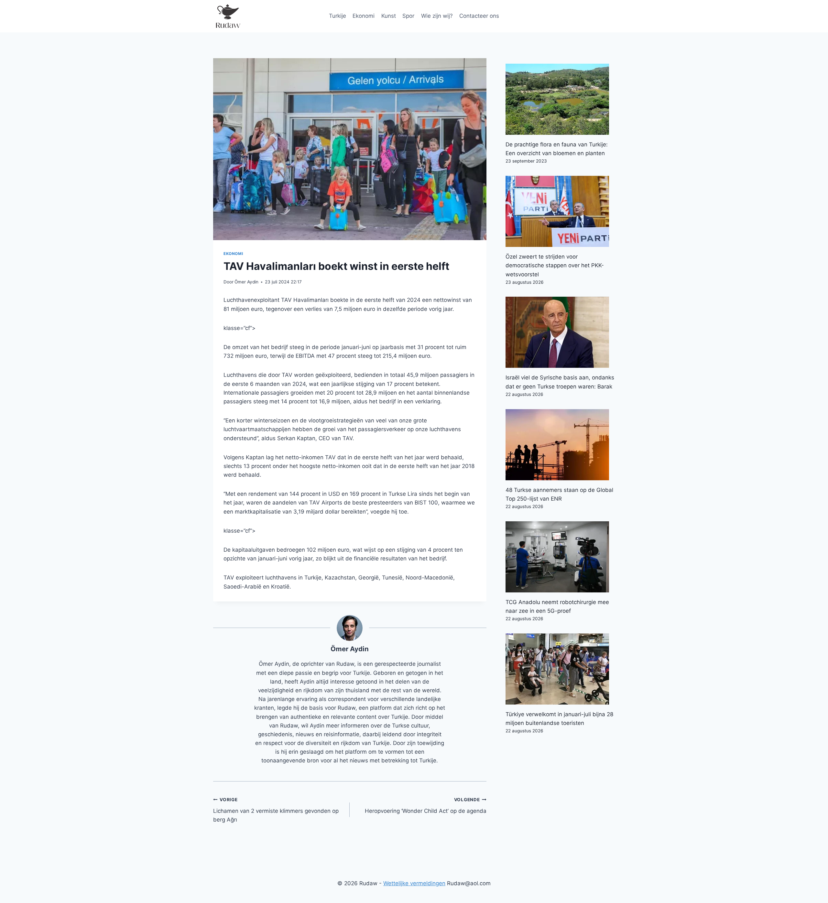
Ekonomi (364, 16)
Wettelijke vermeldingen (414, 883)
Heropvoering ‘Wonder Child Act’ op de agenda (425, 805)
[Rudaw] (227, 16)
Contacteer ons (479, 16)
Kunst (388, 16)
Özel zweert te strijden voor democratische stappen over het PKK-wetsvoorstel (555, 265)
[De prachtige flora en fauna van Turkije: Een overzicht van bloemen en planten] (560, 99)
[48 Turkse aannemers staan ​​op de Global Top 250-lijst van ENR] (560, 444)
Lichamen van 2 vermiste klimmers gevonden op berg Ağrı (276, 810)
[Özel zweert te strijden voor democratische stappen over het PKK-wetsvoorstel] (560, 211)
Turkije (337, 16)
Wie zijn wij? (437, 16)
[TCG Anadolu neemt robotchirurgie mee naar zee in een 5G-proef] (560, 556)
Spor (408, 16)
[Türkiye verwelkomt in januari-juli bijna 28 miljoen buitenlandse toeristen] (560, 669)
